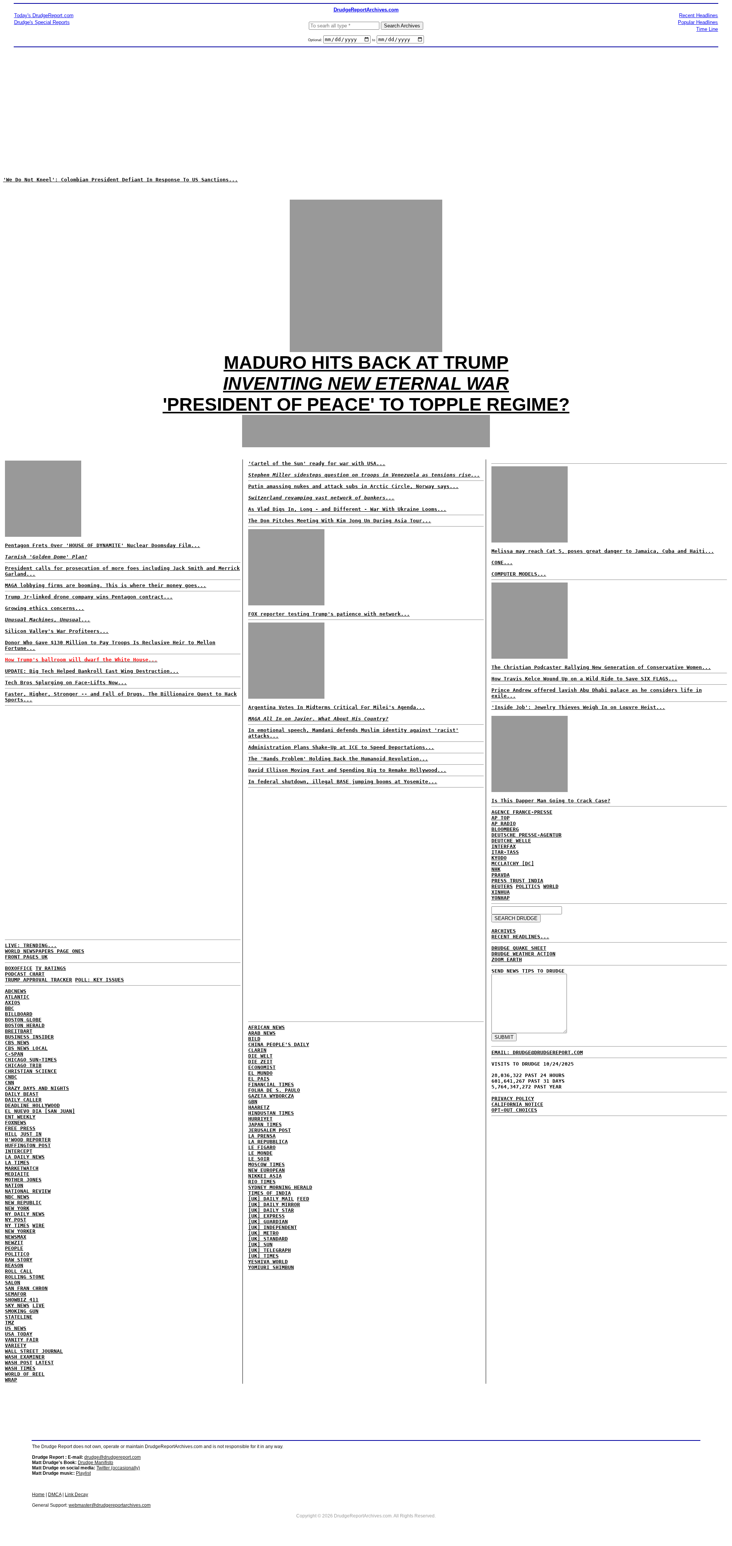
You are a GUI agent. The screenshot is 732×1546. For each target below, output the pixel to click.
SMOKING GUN (22, 1311)
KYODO (499, 858)
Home (38, 1494)
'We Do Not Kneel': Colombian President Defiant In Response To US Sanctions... (120, 179)
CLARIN (257, 1050)
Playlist (83, 1473)
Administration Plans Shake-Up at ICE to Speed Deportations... (341, 747)
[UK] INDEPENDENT (272, 1227)
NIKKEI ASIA (265, 1176)
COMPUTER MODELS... (518, 574)
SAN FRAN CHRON (26, 1288)
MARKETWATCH (22, 1168)
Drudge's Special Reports (42, 22)
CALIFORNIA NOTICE (517, 1104)
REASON (14, 1265)
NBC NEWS (17, 1197)
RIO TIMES (262, 1181)
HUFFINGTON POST (28, 1145)
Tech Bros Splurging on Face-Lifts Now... (66, 682)
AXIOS (12, 1002)
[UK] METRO (263, 1233)
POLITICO (17, 1254)
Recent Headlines (698, 15)
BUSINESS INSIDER (29, 1037)
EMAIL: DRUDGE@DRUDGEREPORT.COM (537, 1052)
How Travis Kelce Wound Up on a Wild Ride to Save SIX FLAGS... (584, 679)
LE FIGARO (262, 1147)
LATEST (44, 1362)
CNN (9, 1082)
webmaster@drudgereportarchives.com (110, 1505)
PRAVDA (500, 875)
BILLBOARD (18, 1014)
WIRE (38, 1225)
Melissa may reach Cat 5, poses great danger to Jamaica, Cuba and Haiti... (602, 551)
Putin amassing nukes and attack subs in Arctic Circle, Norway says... (353, 486)
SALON (12, 1282)
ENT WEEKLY (20, 1117)
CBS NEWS (17, 1042)
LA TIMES (17, 1162)
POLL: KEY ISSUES (99, 980)
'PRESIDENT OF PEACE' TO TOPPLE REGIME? (366, 404)
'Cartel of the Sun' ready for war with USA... (316, 463)
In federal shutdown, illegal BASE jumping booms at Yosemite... (342, 781)
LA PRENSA (262, 1136)
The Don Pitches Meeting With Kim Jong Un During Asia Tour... (339, 520)
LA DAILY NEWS (25, 1157)
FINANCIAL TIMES (271, 1084)
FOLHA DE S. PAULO (274, 1090)
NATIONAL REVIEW (28, 1191)
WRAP (11, 1380)
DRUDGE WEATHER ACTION (523, 954)
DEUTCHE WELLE (511, 840)
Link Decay (76, 1494)
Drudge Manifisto (95, 1462)
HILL (11, 1134)
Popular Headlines (698, 22)
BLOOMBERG (505, 829)
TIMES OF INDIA (269, 1193)
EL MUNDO (260, 1073)
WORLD (551, 886)
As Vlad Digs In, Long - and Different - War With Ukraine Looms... (347, 509)
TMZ (9, 1322)
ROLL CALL (18, 1271)
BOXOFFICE (18, 968)
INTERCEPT (18, 1151)
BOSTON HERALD (25, 1025)
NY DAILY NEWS (25, 1214)
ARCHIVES (503, 931)
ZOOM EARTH (506, 959)
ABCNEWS (15, 991)
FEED (303, 1199)
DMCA (54, 1494)
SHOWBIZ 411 (22, 1300)
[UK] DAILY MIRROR (274, 1204)
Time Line (707, 29)
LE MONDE (260, 1153)
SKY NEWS (17, 1305)
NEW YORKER (20, 1231)
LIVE (38, 1305)
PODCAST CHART (25, 974)
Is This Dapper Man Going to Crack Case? (550, 800)
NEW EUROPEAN (266, 1170)
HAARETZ (259, 1107)
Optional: (315, 40)
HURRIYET (260, 1119)
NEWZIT (14, 1242)
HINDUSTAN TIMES (271, 1113)
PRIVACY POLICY (512, 1098)
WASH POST (18, 1362)
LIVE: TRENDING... (31, 945)
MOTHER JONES (23, 1180)
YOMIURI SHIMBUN (271, 1267)
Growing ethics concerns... (44, 608)
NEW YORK (17, 1208)
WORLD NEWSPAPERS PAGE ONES (44, 951)
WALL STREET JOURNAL (34, 1351)
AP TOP (500, 818)
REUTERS (502, 886)
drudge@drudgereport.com (112, 1457)
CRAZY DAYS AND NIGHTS (37, 1088)
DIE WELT (260, 1056)
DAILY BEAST (22, 1094)
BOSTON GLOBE (23, 1020)
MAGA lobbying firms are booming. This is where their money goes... (105, 585)
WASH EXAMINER (25, 1357)
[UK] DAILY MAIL (271, 1199)
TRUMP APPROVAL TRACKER (38, 980)
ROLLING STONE (25, 1277)
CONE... (502, 562)
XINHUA (500, 892)
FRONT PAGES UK (26, 957)
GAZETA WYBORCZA (271, 1096)
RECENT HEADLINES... (520, 936)
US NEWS (15, 1328)
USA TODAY (18, 1334)
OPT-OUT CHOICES (514, 1110)
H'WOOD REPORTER (28, 1140)
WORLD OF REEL (25, 1374)
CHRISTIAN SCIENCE (31, 1071)
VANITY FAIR (22, 1340)
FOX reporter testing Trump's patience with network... (329, 614)
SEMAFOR (15, 1294)
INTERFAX (503, 846)
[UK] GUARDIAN (268, 1221)
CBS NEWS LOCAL (26, 1048)
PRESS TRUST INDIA (517, 880)
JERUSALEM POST (269, 1130)
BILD (254, 1039)
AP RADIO (503, 823)
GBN (252, 1101)
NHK (496, 869)
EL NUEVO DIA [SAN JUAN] (40, 1111)
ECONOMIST (262, 1067)
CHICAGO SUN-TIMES (31, 1060)
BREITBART (18, 1031)
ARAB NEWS (262, 1033)
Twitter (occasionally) (118, 1468)
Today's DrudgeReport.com (44, 15)
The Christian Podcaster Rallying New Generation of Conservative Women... (601, 667)
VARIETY (15, 1345)
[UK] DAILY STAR (271, 1210)
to (373, 40)
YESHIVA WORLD (268, 1261)
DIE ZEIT (260, 1061)
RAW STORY (18, 1260)
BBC (9, 1008)
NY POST (15, 1220)
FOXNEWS (15, 1122)
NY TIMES (17, 1225)
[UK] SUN (260, 1244)
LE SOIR (259, 1159)
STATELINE (18, 1317)
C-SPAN (14, 1054)
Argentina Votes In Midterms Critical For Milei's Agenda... (336, 707)
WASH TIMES (20, 1368)
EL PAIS (259, 1079)
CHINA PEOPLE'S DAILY (278, 1044)
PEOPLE (14, 1248)
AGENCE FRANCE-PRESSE (521, 812)
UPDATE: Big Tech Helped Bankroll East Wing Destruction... (92, 671)
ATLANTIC (17, 997)
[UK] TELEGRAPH (269, 1250)
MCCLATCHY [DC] (512, 863)
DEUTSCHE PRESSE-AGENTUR (526, 835)
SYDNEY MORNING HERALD (280, 1187)
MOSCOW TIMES (266, 1164)
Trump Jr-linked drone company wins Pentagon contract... (89, 597)
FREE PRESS (20, 1128)
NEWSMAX (15, 1237)
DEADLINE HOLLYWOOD (32, 1105)
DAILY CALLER (23, 1100)
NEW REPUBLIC (23, 1202)
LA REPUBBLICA (268, 1141)
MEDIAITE (17, 1174)
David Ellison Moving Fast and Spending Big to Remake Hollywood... (347, 770)
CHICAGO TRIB (23, 1065)
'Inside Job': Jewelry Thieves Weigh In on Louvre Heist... (578, 707)
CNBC (11, 1077)
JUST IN (31, 1134)
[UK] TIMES (263, 1256)
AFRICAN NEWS (266, 1027)
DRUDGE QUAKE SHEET (518, 948)
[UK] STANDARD (268, 1239)
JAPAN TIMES (265, 1124)
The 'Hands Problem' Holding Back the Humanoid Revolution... (338, 759)
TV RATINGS (50, 968)
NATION (14, 1185)
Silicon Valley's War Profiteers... (57, 631)
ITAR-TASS (505, 852)
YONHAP (500, 898)
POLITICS (528, 886)
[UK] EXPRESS (266, 1216)
